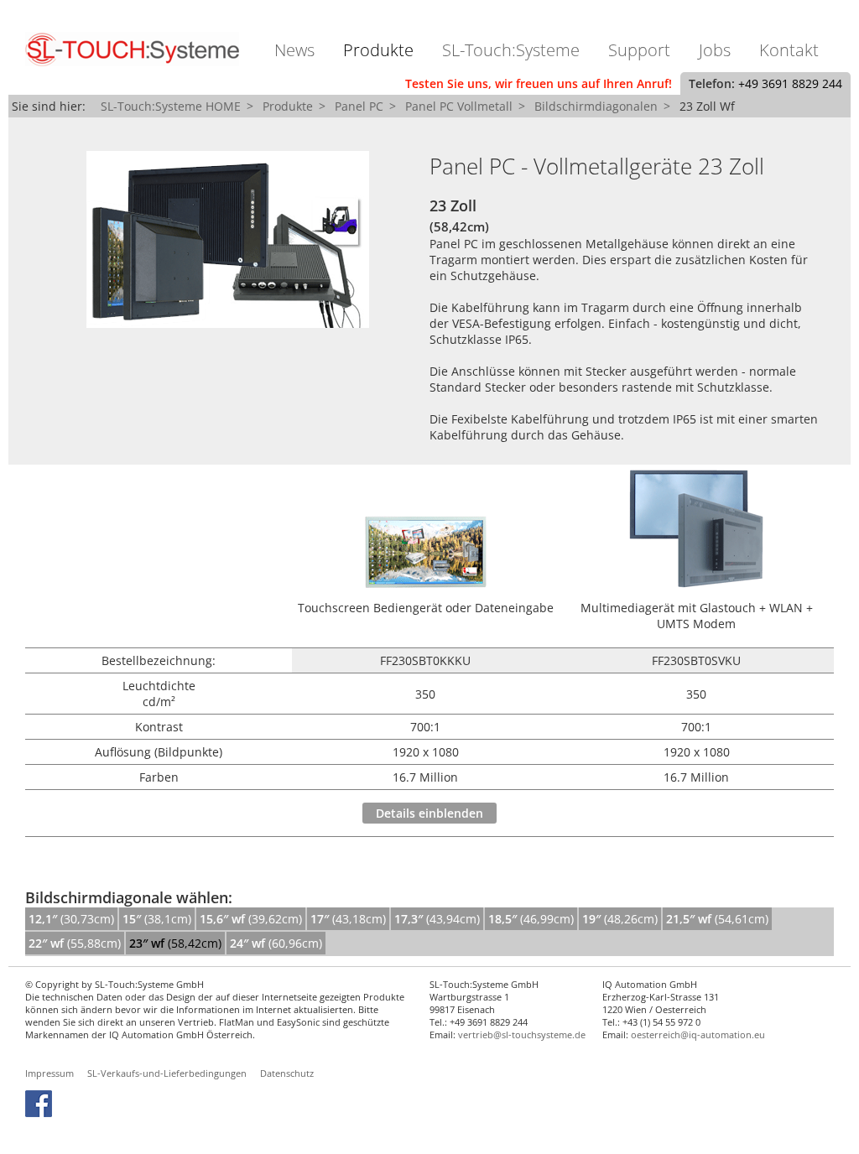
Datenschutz (287, 1073)
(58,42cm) (175, 943)
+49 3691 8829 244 (790, 83)
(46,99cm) (531, 919)
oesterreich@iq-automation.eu (698, 1034)
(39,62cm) (251, 919)
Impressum (49, 1073)
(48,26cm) (620, 919)
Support (639, 50)
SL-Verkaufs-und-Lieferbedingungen (167, 1073)
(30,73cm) (71, 919)
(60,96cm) (276, 943)
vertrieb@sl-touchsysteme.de (522, 1034)
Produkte (378, 50)
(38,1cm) (156, 919)
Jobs (715, 50)
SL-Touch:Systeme (511, 50)
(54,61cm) (717, 919)
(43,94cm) (437, 919)
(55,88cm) (75, 943)
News (294, 50)
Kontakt (789, 50)
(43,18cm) (348, 919)
